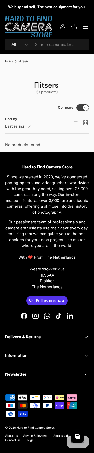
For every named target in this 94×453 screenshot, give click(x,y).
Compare (65, 107)
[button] (74, 26)
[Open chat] (77, 436)
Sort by (11, 119)
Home (9, 61)
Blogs (29, 440)
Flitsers (23, 61)
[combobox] (47, 44)
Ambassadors (62, 436)
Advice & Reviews (35, 436)
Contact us (12, 440)
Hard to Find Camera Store (35, 427)
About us (11, 436)
